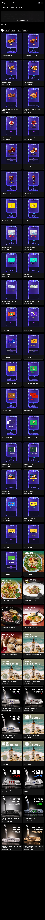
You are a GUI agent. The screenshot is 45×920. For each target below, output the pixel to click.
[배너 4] (23, 20)
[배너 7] (27, 20)
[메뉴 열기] (42, 3)
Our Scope (5, 7)
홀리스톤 (19, 30)
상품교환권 (7, 30)
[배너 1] (18, 20)
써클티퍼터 (25, 30)
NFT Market (19, 7)
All (2, 30)
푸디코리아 (13, 30)
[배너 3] (21, 20)
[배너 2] (20, 20)
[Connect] (39, 3)
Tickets (12, 7)
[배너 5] (24, 20)
